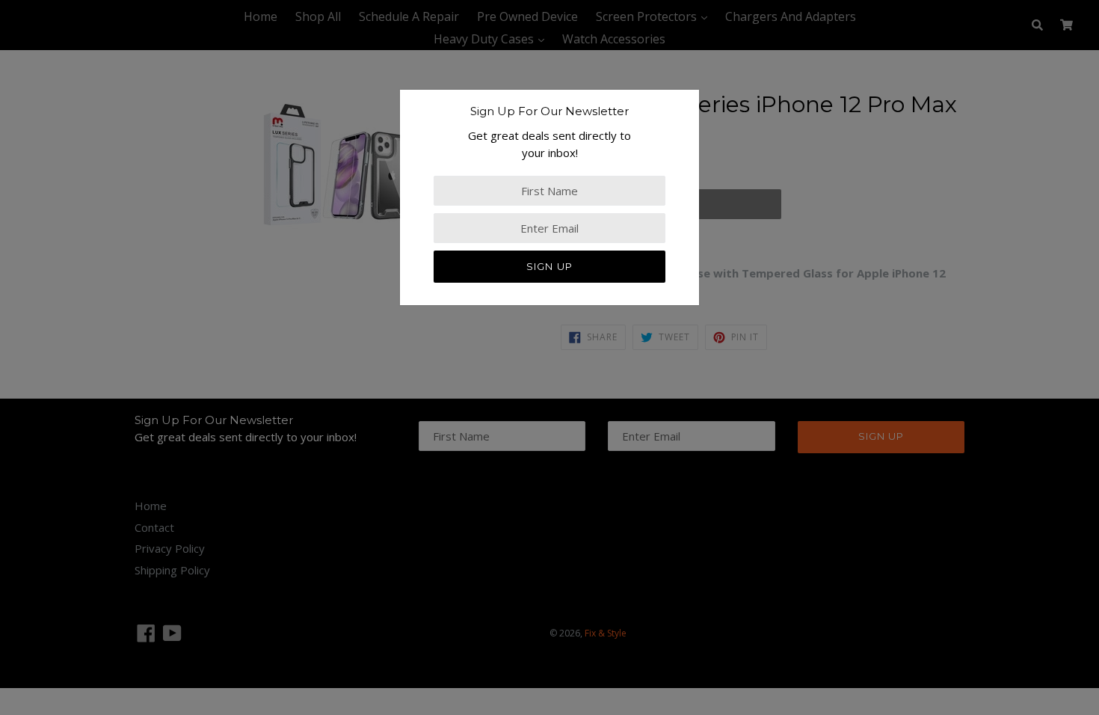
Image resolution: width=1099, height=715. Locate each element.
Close (14, 403)
